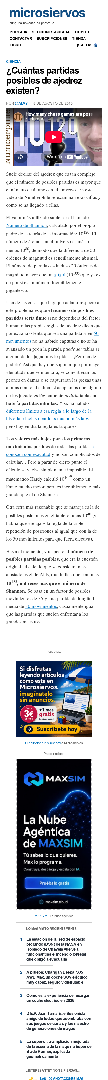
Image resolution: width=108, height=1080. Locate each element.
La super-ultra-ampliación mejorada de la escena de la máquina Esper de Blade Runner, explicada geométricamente (59, 1048)
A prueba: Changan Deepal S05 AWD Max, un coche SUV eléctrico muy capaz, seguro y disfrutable (57, 977)
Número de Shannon (26, 225)
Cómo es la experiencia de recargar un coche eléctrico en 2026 (57, 997)
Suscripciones (52, 38)
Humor (82, 31)
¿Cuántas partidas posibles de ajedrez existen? (44, 80)
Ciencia (13, 61)
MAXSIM (41, 915)
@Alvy (21, 103)
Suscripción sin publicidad (43, 742)
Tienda (79, 38)
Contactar (21, 38)
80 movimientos (41, 606)
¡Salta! (84, 44)
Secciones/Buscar (51, 31)
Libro (15, 44)
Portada (18, 31)
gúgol (59, 274)
